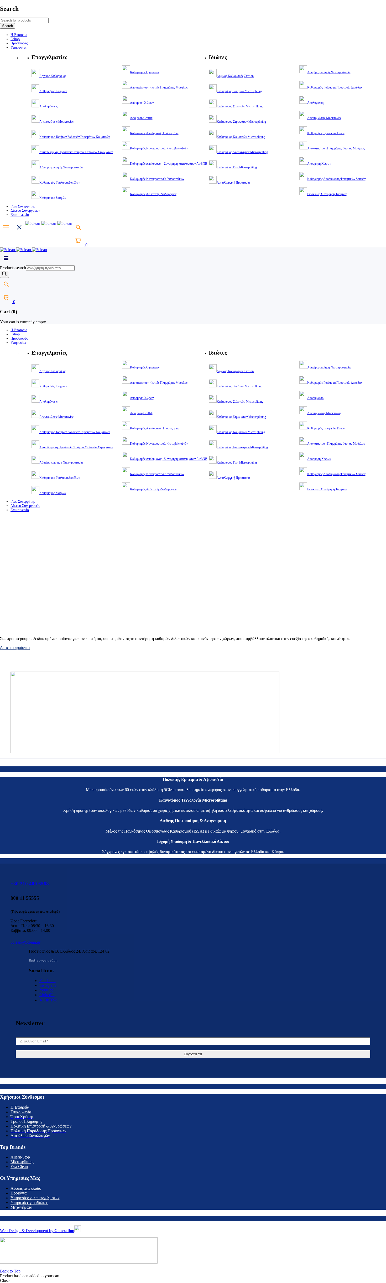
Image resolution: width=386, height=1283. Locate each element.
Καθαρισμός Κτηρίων (53, 91)
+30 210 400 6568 (30, 883)
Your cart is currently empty (23, 322)
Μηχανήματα (21, 1207)
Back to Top (10, 1271)
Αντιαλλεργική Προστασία (233, 182)
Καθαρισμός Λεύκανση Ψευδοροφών (153, 194)
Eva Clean (19, 1166)
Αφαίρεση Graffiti (141, 118)
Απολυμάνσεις (48, 106)
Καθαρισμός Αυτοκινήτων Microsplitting (242, 152)
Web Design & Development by (37, 1230)
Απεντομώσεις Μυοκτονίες (56, 121)
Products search (13, 268)
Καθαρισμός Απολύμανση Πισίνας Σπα (154, 133)
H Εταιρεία (20, 1107)
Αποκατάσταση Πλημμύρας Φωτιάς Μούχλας (336, 148)
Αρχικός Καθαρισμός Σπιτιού (235, 76)
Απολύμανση (315, 103)
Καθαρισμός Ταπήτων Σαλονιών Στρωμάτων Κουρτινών (74, 137)
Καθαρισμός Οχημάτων (144, 72)
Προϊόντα (19, 1193)
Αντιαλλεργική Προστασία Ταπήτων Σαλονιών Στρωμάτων (76, 152)
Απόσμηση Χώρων (142, 103)
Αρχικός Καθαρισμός (52, 76)
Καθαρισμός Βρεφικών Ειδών (326, 133)
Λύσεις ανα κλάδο (26, 1188)
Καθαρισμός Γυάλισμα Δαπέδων (59, 182)
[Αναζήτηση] (4, 274)
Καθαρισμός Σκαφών (52, 198)
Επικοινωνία (21, 1112)
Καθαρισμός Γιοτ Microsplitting (237, 167)
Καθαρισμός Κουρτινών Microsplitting (241, 137)
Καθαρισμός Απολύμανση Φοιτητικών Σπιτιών (336, 179)
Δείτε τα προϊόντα (15, 647)
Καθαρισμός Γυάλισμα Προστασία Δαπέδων (334, 87)
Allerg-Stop (20, 1157)
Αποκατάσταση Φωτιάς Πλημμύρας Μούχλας (158, 87)
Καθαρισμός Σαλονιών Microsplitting (240, 106)
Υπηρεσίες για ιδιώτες (29, 1202)
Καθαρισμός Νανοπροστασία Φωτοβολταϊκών (159, 148)
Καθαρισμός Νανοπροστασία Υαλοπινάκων (157, 179)
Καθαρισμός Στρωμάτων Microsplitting (241, 121)
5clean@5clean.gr (25, 942)
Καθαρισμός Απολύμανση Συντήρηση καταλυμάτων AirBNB (168, 163)
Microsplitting (22, 1162)
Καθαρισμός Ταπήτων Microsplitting (239, 91)
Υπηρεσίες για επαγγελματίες (35, 1198)
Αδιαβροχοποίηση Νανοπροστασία (61, 167)
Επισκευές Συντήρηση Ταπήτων (327, 194)
